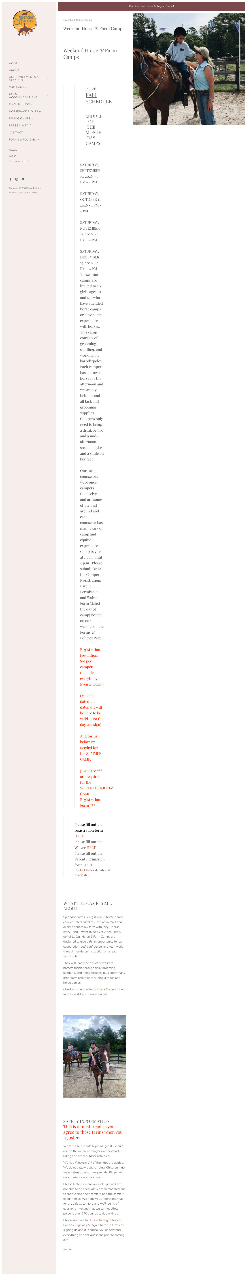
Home (13, 63)
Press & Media (20, 125)
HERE (91, 847)
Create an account (20, 161)
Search (13, 150)
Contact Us (82, 870)
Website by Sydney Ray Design (23, 192)
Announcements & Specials (24, 78)
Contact (16, 132)
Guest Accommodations (23, 95)
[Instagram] (16, 179)
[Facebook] (10, 179)
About (14, 70)
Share (67, 1249)
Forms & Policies (22, 139)
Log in (12, 155)
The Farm (16, 87)
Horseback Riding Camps (77, 20)
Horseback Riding (23, 111)
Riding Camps (20, 118)
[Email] (23, 179)
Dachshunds (19, 104)
